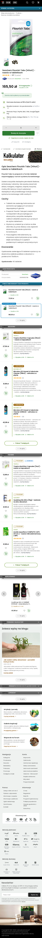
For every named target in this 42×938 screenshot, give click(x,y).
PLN (15, 2)
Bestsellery (7, 766)
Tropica (15, 335)
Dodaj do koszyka (18, 133)
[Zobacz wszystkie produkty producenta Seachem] (4, 78)
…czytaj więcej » (24, 353)
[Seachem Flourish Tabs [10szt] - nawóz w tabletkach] (4, 291)
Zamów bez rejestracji (30, 763)
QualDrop (16, 497)
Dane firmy (26, 808)
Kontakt (6, 807)
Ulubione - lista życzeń (30, 774)
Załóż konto (27, 760)
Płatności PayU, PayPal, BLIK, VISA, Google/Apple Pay (23, 113)
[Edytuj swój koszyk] (38, 2)
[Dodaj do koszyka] (5, 355)
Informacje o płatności (11, 799)
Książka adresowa (29, 776)
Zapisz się (34, 894)
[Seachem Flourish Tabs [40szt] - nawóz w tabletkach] (21, 37)
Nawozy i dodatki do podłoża (10, 15)
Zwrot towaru (8, 804)
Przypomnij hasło (28, 782)
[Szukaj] (27, 2)
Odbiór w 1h (30, 357)
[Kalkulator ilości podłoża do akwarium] (21, 157)
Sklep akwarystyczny (7, 13)
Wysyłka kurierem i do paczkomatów (19, 106)
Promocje (7, 771)
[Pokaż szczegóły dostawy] (8, 108)
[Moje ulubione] (33, 2)
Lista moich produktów (30, 771)
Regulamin (26, 793)
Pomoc (39, 149)
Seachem (25, 274)
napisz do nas (28, 138)
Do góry (22, 320)
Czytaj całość (8, 672)
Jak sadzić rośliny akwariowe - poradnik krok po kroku (19, 661)
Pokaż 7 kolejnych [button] (22, 443)
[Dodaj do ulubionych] (37, 133)
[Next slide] (38, 593)
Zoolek (15, 529)
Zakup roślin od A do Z (11, 791)
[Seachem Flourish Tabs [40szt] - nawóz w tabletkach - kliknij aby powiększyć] (6, 62)
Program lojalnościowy (30, 799)
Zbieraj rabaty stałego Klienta (17, 117)
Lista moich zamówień (30, 768)
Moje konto (26, 757)
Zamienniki (6, 149)
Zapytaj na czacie (17, 138)
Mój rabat (26, 779)
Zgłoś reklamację (9, 801)
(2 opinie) (18, 75)
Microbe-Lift (17, 369)
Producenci (7, 760)
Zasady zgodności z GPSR (29, 805)
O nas (25, 791)
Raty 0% (25, 796)
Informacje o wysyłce (10, 796)
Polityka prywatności (29, 801)
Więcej (23, 901)
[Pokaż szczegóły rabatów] (10, 119)
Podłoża (18, 13)
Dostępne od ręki (9, 774)
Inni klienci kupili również (23, 149)
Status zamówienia (29, 766)
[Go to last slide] (3, 593)
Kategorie (7, 757)
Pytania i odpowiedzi (10, 793)
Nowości (6, 763)
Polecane (7, 768)
